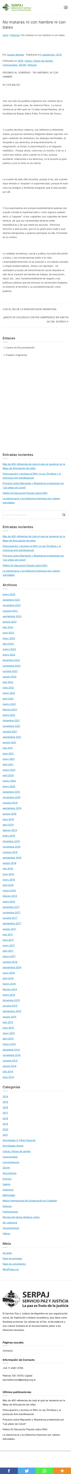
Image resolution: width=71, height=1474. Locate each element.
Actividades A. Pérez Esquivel (19, 1140)
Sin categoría (10, 1222)
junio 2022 (8, 687)
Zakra (57, 1457)
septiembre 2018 (12, 857)
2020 (5, 1129)
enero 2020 (9, 786)
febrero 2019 (10, 830)
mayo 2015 (9, 1033)
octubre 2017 (10, 917)
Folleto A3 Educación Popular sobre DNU (25, 493)
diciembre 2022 (11, 660)
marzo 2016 (9, 983)
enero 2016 (9, 994)
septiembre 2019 (12, 808)
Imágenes (8, 1189)
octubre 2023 (10, 610)
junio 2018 (8, 874)
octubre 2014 (10, 1060)
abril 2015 (8, 1038)
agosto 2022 (10, 676)
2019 (5, 1123)
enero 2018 (9, 901)
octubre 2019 (10, 802)
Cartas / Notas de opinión (39, 60)
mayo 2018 (9, 879)
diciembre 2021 (11, 720)
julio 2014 (8, 1071)
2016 (5, 1107)
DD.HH (22, 64)
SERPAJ (33, 1457)
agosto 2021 (9, 742)
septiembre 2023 (12, 616)
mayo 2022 (9, 693)
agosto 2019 (10, 813)
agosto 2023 (10, 621)
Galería (6, 1184)
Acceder (7, 1253)
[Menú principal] (65, 7)
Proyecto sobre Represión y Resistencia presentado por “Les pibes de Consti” (33, 485)
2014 (5, 1096)
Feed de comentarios (14, 1263)
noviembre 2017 (11, 912)
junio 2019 (8, 819)
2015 (5, 1101)
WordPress (35, 1461)
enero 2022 (9, 715)
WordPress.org (11, 1269)
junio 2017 (8, 939)
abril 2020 (8, 775)
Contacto (8, 1350)
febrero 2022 (10, 709)
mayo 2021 (9, 758)
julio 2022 (8, 682)
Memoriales (9, 1195)
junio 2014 (8, 1077)
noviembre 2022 (11, 665)
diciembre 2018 (11, 841)
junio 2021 (8, 753)
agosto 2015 (10, 1016)
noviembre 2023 (12, 605)
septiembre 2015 (12, 1011)
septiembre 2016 (12, 967)
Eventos (7, 1178)
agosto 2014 (10, 1066)
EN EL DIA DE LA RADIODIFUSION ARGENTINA (30, 309)
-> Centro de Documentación (19, 347)
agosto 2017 (9, 929)
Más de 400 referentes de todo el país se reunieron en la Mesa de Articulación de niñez (34, 466)
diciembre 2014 (11, 1049)
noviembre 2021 (11, 726)
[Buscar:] (35, 515)
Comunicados (10, 64)
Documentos (9, 1173)
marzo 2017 (9, 956)
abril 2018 (8, 885)
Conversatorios (11, 1162)
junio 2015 (8, 1027)
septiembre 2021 (12, 737)
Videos (6, 1233)
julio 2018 (8, 868)
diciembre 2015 (11, 1000)
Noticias (32, 64)
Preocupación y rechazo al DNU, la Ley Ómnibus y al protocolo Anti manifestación (32, 475)
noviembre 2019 (11, 797)
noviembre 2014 (11, 1055)
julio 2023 (8, 627)
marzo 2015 (9, 1044)
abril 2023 (8, 643)
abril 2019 (8, 824)
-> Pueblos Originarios (15, 355)
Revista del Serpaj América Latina (21, 1217)
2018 (20, 60)
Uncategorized (11, 1228)
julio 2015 (8, 1022)
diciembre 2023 (11, 599)
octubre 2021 (10, 731)
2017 (5, 1112)
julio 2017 (8, 934)
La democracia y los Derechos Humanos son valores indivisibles (31, 500)
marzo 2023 (9, 649)
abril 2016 (8, 978)
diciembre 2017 (11, 907)
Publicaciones (10, 1211)
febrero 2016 (10, 989)
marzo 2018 (9, 890)
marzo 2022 (9, 704)
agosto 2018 (10, 863)
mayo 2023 (9, 638)
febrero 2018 (10, 896)
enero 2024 (9, 594)
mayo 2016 (9, 972)
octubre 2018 (10, 852)
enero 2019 (9, 835)
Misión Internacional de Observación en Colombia (30, 1200)
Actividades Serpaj (13, 1145)
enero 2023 (9, 654)
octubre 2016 (10, 961)
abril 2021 (8, 764)
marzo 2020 (9, 780)
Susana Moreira (15, 54)
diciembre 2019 (11, 791)
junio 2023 (8, 632)
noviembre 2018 (11, 846)
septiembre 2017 (12, 923)
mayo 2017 (9, 945)
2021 (5, 1134)
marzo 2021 (9, 769)
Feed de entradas (12, 1258)
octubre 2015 (10, 1005)
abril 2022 (8, 698)
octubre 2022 (10, 671)
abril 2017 (8, 950)
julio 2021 (8, 747)
